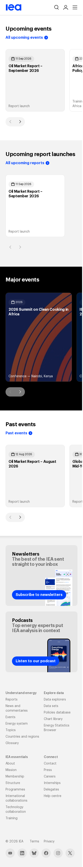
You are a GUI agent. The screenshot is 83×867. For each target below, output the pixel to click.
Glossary (12, 743)
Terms (34, 841)
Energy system (17, 723)
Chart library (53, 719)
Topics (11, 730)
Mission (11, 770)
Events (10, 717)
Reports (12, 699)
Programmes (15, 789)
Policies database (57, 712)
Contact (50, 763)
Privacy (49, 841)
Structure (13, 783)
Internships (52, 783)
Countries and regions (22, 736)
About (10, 763)
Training (12, 818)
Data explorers (55, 699)
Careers (50, 776)
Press (48, 770)
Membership (15, 776)
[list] (41, 80)
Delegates (51, 789)
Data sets (51, 706)
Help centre (52, 796)
